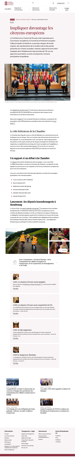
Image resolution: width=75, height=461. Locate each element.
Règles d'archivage (26, 438)
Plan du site (24, 447)
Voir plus (15, 289)
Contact (6, 434)
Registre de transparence (27, 434)
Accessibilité (7, 444)
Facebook (57, 435)
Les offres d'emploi (9, 436)
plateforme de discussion (20, 110)
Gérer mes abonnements (44, 434)
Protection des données (27, 445)
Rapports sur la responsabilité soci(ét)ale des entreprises (11, 447)
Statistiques (7, 442)
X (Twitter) (58, 442)
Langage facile (61, 3)
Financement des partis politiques (27, 440)
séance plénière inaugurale (30, 208)
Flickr (56, 437)
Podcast (40, 439)
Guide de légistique (9, 449)
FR (68, 3)
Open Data (24, 436)
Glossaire (6, 438)
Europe (12, 22)
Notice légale (24, 443)
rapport (20, 119)
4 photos (64, 250)
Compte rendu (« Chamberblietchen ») (43, 436)
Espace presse (8, 440)
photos (35, 146)
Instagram (58, 440)
